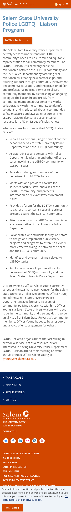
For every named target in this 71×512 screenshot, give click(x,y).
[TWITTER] (5, 440)
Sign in (61, 4)
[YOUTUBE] (42, 440)
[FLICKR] (27, 440)
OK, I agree (12, 507)
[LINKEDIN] (20, 440)
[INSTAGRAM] (34, 440)
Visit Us (11, 400)
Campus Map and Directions (21, 453)
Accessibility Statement (18, 480)
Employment (11, 471)
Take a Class (14, 377)
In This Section (14, 40)
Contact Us (10, 431)
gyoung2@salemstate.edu (19, 359)
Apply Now (13, 385)
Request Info (15, 392)
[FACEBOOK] (13, 440)
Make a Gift (10, 462)
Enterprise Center (15, 466)
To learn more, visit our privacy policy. (35, 498)
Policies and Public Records (21, 475)
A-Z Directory (11, 458)
